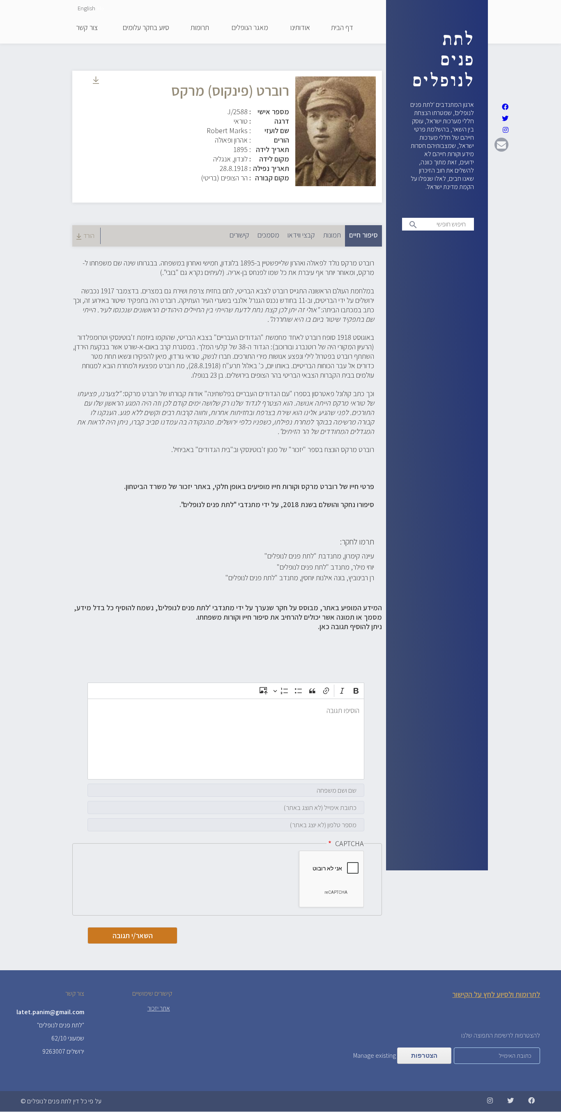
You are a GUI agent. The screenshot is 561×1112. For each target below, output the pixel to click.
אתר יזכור (158, 1008)
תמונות (332, 235)
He (100, 8)
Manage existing (374, 1055)
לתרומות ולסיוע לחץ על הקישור (496, 994)
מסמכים (268, 235)
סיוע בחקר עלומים (146, 28)
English (86, 8)
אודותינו (300, 28)
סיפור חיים (361, 235)
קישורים (239, 235)
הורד (88, 235)
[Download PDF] (96, 81)
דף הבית (342, 28)
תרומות (200, 28)
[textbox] (225, 739)
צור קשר (87, 28)
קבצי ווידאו (301, 235)
